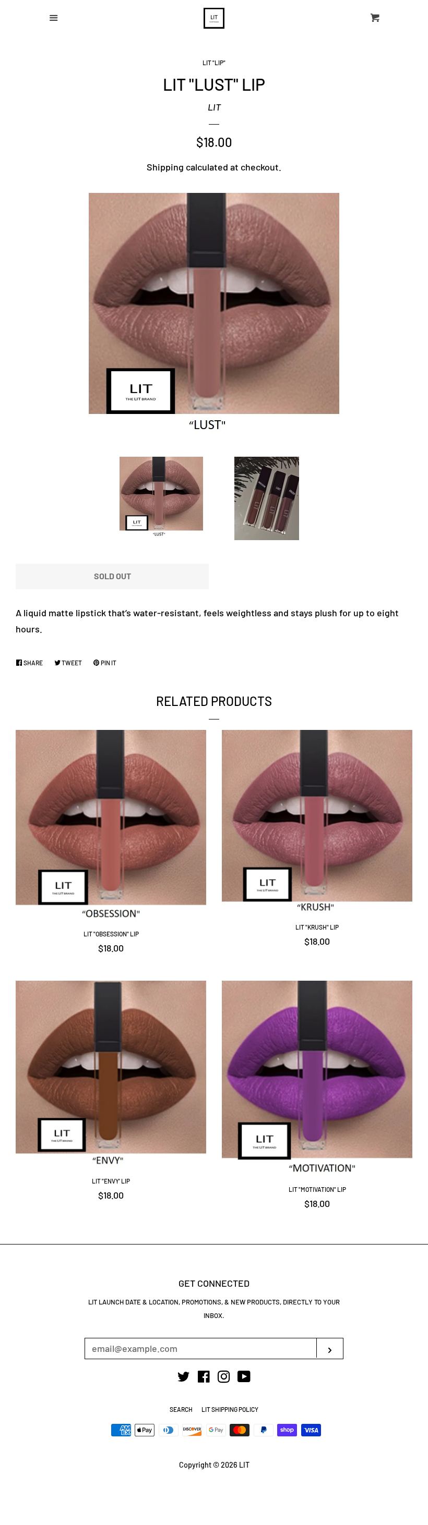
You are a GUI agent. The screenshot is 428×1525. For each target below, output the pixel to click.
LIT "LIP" (214, 62)
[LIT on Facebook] (203, 1378)
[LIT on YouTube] (244, 1378)
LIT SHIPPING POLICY (229, 1409)
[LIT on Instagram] (224, 1378)
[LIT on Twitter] (183, 1378)
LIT (214, 107)
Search (181, 1409)
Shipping (165, 167)
